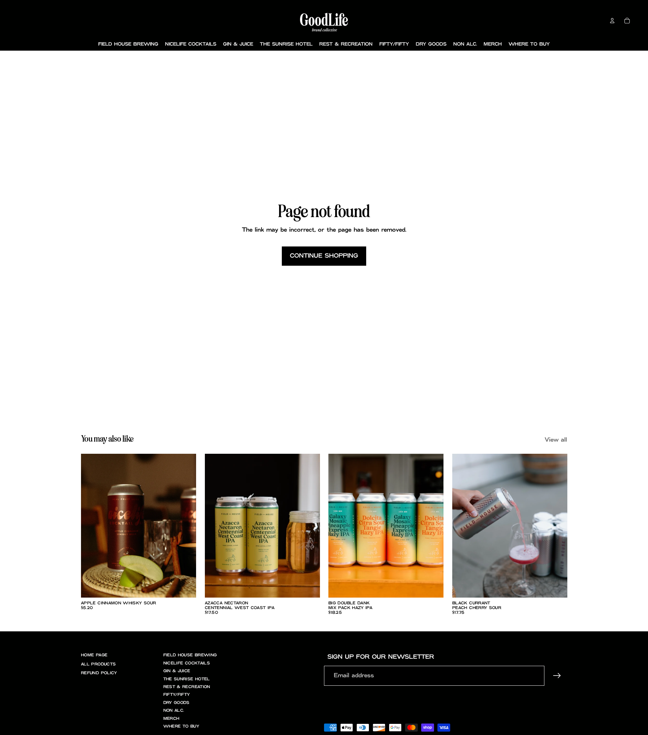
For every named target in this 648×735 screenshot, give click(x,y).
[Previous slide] (91, 525)
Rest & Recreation (186, 687)
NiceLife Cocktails (186, 663)
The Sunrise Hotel (186, 679)
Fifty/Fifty (176, 695)
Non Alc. (173, 710)
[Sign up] (557, 676)
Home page (94, 655)
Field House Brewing (190, 655)
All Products (98, 664)
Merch (171, 718)
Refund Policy (99, 673)
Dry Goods (176, 703)
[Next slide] (186, 525)
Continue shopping (324, 256)
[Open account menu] (612, 20)
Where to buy (181, 726)
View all (556, 440)
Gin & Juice (176, 671)
